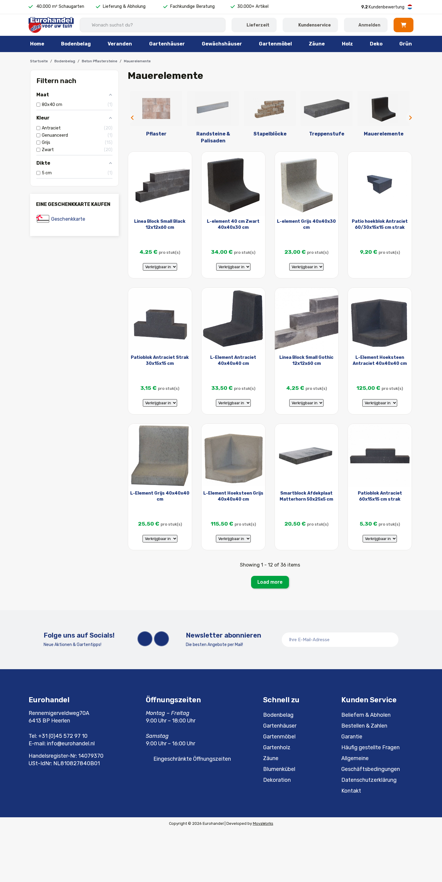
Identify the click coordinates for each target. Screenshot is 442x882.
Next (409, 118)
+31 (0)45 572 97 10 (62, 736)
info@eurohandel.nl (71, 743)
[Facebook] (144, 638)
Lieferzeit (258, 25)
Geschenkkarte (68, 219)
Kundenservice (314, 25)
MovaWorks (263, 823)
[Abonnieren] (390, 639)
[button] (403, 25)
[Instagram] (161, 638)
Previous (131, 118)
